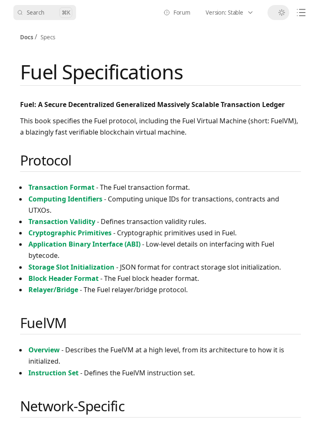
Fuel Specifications (101, 71)
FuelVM (43, 322)
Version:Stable (234, 14)
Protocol (45, 160)
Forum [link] (179, 14)
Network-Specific (72, 406)
